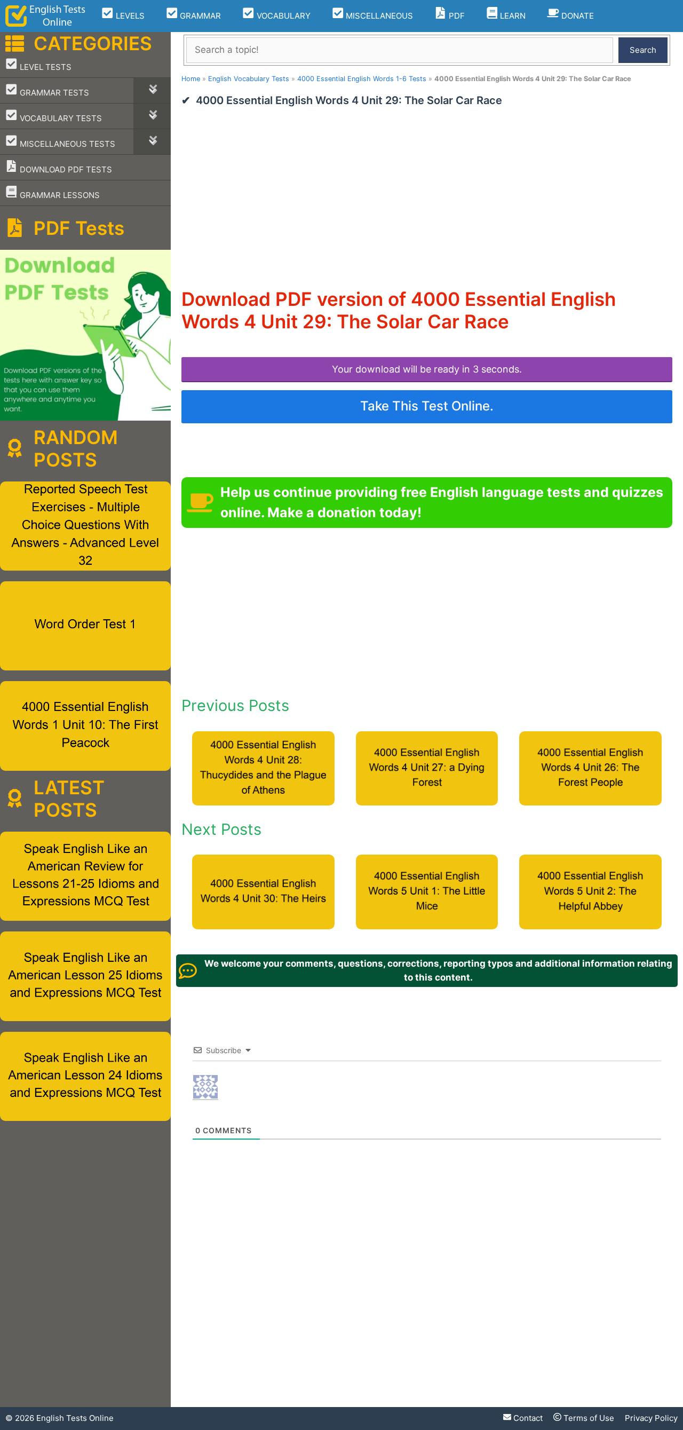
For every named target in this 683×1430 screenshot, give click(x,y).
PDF (456, 16)
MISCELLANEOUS (378, 16)
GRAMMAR (199, 16)
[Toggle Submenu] (152, 90)
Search (643, 50)
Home (190, 79)
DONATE (576, 16)
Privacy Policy (651, 1418)
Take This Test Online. (427, 406)
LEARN (512, 16)
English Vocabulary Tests (248, 79)
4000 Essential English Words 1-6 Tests (361, 79)
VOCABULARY (283, 16)
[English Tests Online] (45, 16)
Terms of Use (587, 1418)
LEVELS (129, 16)
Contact (527, 1418)
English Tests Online (75, 1418)
